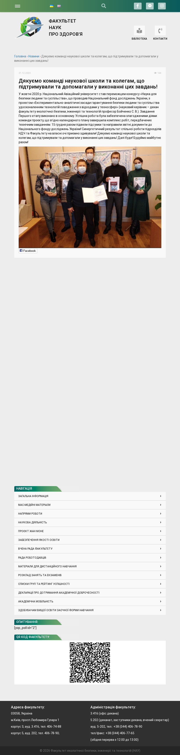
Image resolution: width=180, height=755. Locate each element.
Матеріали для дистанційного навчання (47, 566)
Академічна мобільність (35, 601)
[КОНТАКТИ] (160, 30)
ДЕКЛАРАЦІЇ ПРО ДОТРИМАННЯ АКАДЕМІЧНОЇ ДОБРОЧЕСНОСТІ (58, 592)
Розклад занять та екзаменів (40, 575)
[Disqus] (90, 317)
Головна (20, 56)
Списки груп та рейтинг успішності (44, 584)
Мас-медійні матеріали (34, 504)
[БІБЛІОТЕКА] (139, 30)
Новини (33, 56)
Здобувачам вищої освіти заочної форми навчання (56, 610)
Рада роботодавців (32, 557)
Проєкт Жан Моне (31, 531)
